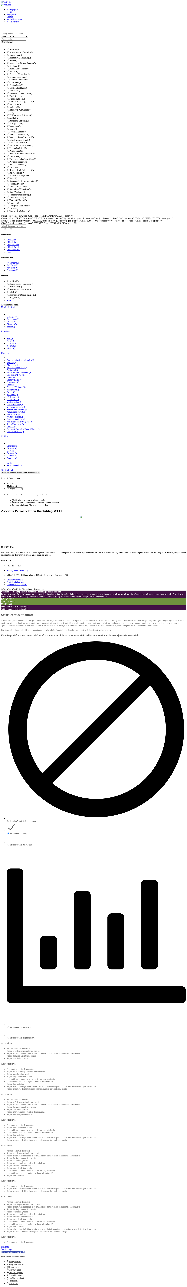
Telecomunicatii (17, 197)
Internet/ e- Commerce (20, 110)
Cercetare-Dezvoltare (19, 74)
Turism (13, 208)
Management (16, 123)
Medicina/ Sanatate (16, 407)
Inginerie (14, 107)
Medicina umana (17, 132)
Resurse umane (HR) (19, 175)
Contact (10, 17)
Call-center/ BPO (16, 375)
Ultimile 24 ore (13, 242)
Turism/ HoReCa (15, 431)
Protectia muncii (17, 164)
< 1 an (11, 341)
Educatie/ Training (16, 387)
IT (11, 112)
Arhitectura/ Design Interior (22, 63)
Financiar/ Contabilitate (20, 93)
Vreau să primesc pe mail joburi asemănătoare (20, 473)
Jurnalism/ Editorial (19, 121)
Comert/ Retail (14, 380)
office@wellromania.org (17, 570)
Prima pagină (12, 9)
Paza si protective (16, 412)
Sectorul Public (17, 184)
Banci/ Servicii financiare (19, 372)
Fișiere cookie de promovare (22, 1038)
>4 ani (11, 348)
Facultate (12, 453)
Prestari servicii (15, 417)
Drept (11, 385)
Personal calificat (18, 148)
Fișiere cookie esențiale (20, 833)
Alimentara (13, 365)
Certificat (12, 446)
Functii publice (17, 99)
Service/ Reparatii (18, 186)
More (9, 300)
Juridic (13, 118)
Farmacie (14, 90)
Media (13, 129)
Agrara (11, 362)
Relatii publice (16, 173)
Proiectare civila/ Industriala (22, 159)
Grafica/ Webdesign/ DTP (21, 101)
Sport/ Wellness (17, 192)
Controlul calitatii (18, 88)
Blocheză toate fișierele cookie (23, 821)
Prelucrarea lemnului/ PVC (22, 153)
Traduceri (14, 203)
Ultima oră (11, 239)
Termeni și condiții (15, 579)
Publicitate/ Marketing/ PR (19, 422)
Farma (11, 392)
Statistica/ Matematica (20, 195)
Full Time (12, 265)
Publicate (14, 167)
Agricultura (15, 55)
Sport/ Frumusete (15, 424)
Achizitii (14, 49)
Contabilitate (16, 85)
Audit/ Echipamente (19, 69)
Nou (10, 338)
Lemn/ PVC (13, 399)
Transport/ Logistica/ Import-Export (23, 429)
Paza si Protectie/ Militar (21, 145)
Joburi (9, 12)
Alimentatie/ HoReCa (20, 58)
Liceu (11, 451)
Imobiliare (15, 104)
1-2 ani (11, 343)
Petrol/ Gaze (16, 151)
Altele (13, 60)
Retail (13, 178)
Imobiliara (12, 394)
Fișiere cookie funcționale (21, 845)
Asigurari (14, 66)
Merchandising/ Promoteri (21, 137)
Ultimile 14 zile (13, 247)
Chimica (12, 377)
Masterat (12, 456)
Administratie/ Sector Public (20, 360)
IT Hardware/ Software (20, 115)
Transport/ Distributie (19, 206)
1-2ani (9, 463)
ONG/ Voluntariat (18, 143)
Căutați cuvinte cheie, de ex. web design (44, 33)
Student (11, 322)
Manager (12, 317)
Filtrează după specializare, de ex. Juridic (46, 36)
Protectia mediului (18, 162)
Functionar (13, 319)
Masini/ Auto (14, 402)
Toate (9, 252)
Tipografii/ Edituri (18, 200)
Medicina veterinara (19, 134)
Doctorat (12, 458)
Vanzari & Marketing (19, 211)
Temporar (12, 270)
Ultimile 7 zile (13, 244)
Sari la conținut (7, 1249)
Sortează (10, 483)
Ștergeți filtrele (7, 470)
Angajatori (11, 14)
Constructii (15, 82)
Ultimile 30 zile (13, 249)
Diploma (12, 448)
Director (12, 324)
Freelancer (13, 263)
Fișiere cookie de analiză (20, 1027)
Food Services (16, 96)
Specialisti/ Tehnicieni (20, 189)
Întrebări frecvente (14, 19)
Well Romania (13, 22)
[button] (13, 1252)
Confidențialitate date (16, 582)
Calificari (5, 436)
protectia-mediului (14, 465)
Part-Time (12, 268)
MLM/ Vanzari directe (20, 140)
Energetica (13, 389)
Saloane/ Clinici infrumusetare (23, 181)
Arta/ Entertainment (17, 367)
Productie (14, 156)
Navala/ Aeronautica (17, 409)
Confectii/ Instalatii (18, 79)
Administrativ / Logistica (21, 52)
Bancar (13, 71)
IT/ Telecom (13, 397)
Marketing (15, 126)
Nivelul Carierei (8, 307)
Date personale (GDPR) (17, 584)
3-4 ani (11, 346)
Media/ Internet (15, 404)
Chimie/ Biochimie (18, 77)
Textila (11, 426)
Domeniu (5, 353)
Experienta (5, 331)
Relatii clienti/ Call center (21, 170)
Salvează (5, 1247)
